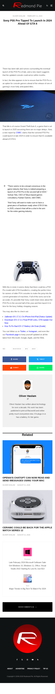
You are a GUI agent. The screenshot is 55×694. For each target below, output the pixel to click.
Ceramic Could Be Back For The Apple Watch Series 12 (27, 529)
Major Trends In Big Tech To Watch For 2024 (27, 587)
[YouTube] (32, 659)
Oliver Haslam (19, 16)
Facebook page (12, 334)
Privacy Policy (33, 669)
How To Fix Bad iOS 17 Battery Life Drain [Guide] (24, 326)
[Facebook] (17, 659)
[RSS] (37, 659)
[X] (22, 659)
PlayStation (17, 348)
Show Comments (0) (26, 607)
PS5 (27, 348)
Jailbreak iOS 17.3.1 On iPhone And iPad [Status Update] (28, 316)
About (10, 669)
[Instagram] (27, 659)
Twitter (23, 331)
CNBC (18, 132)
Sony (34, 348)
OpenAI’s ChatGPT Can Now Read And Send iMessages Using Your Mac (26, 479)
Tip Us (45, 669)
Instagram (33, 331)
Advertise (20, 669)
